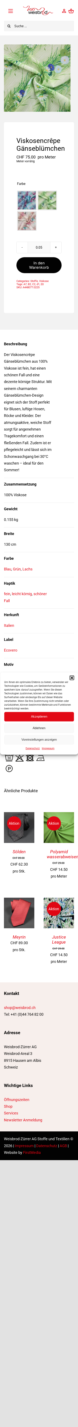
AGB (63, 1146)
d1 (38, 284)
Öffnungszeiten (16, 1099)
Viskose (44, 281)
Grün (17, 569)
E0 (42, 284)
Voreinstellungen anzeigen (39, 739)
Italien (9, 625)
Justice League (59, 940)
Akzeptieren (39, 716)
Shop (8, 1106)
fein (7, 594)
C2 (33, 284)
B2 (29, 284)
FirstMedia (32, 1152)
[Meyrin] (19, 901)
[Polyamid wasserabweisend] (59, 815)
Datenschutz (33, 748)
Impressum (48, 748)
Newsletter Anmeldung (23, 1120)
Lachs (27, 569)
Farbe (21, 184)
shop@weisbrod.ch (20, 1007)
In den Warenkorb (39, 265)
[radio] (26, 200)
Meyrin (19, 937)
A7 (25, 284)
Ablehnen (39, 728)
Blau (7, 569)
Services (11, 1113)
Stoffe (34, 281)
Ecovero (10, 650)
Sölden (19, 851)
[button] (72, 678)
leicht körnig (22, 594)
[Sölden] (19, 815)
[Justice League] (59, 901)
